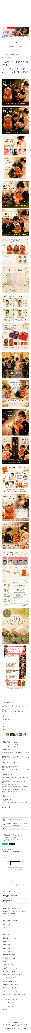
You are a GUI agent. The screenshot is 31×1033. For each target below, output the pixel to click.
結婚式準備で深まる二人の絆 (10, 971)
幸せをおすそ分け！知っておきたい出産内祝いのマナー (15, 995)
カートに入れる (17, 869)
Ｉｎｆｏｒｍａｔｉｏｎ (20, 42)
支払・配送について (18, 1022)
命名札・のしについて (8, 951)
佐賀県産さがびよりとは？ (9, 958)
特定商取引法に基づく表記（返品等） (13, 836)
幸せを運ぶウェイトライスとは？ (11, 968)
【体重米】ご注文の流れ (9, 954)
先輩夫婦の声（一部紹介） (9, 964)
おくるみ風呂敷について (9, 948)
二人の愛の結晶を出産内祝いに (10, 978)
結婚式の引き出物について (9, 981)
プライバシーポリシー (22, 1024)
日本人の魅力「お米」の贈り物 (10, 984)
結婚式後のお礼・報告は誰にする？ (12, 988)
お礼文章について (7, 941)
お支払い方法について (8, 1003)
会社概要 (5, 961)
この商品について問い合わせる (11, 839)
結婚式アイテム (10, 57)
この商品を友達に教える (10, 837)
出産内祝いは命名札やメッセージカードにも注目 (15, 991)
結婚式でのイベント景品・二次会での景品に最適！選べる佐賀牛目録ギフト (15, 912)
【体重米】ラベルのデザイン (10, 938)
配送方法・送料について (9, 1006)
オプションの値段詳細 (9, 834)
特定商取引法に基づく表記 (9, 1024)
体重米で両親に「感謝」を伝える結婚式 (13, 974)
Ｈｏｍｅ (6, 42)
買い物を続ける (8, 841)
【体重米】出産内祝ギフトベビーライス (9, 901)
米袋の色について (7, 944)
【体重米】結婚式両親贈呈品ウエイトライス (10, 896)
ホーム (3, 55)
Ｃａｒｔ (6, 49)
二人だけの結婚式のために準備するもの (13, 999)
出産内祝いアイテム (8, 927)
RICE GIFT (5, 905)
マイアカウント (6, 1009)
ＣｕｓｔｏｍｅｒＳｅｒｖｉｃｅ (12, 46)
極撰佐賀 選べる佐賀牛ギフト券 (11, 908)
